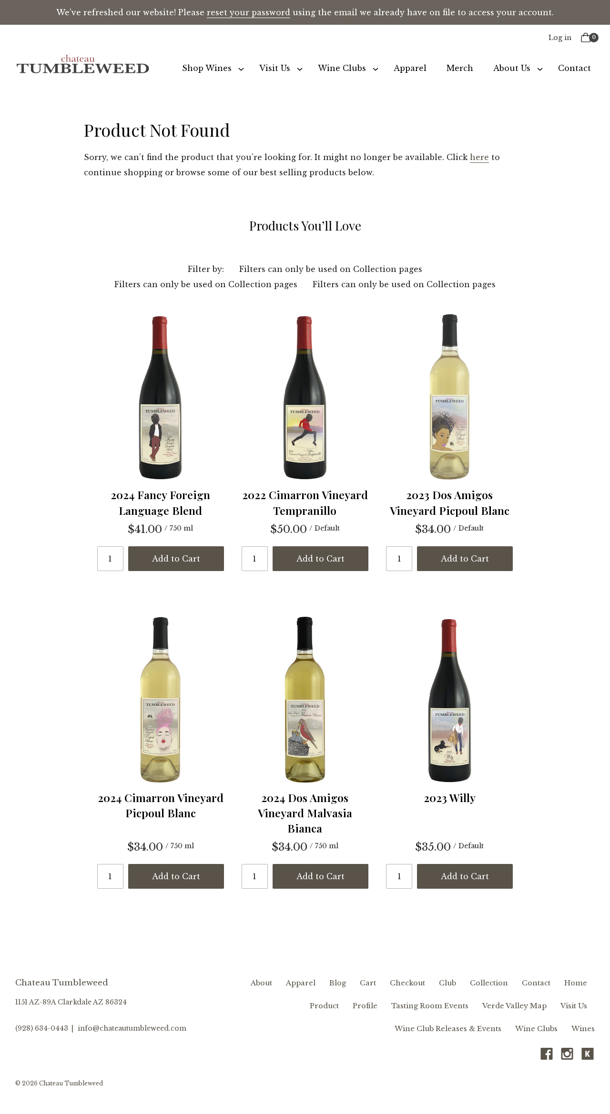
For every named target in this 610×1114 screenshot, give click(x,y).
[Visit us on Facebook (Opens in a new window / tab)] (546, 1056)
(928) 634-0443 (41, 1028)
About (261, 983)
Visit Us (274, 68)
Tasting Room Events (429, 1006)
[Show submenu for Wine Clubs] (375, 68)
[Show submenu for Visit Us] (299, 68)
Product (324, 1006)
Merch (460, 68)
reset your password (248, 12)
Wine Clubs (342, 68)
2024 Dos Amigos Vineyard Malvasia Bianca (305, 812)
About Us (511, 68)
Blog (337, 983)
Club (447, 983)
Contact (574, 68)
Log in (560, 37)
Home (575, 983)
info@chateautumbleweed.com (132, 1028)
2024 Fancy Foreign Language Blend (160, 502)
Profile (365, 1006)
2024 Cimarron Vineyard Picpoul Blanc (161, 805)
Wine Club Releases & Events (448, 1028)
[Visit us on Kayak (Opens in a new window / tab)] (587, 1056)
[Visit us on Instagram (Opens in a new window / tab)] (567, 1056)
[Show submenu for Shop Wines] (241, 68)
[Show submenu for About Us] (540, 68)
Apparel (410, 68)
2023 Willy (450, 797)
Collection (489, 983)
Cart (368, 983)
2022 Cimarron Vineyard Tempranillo (305, 502)
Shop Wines (207, 68)
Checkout (407, 983)
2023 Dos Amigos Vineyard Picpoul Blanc (449, 502)
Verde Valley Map (514, 1006)
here (479, 157)
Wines (583, 1028)
